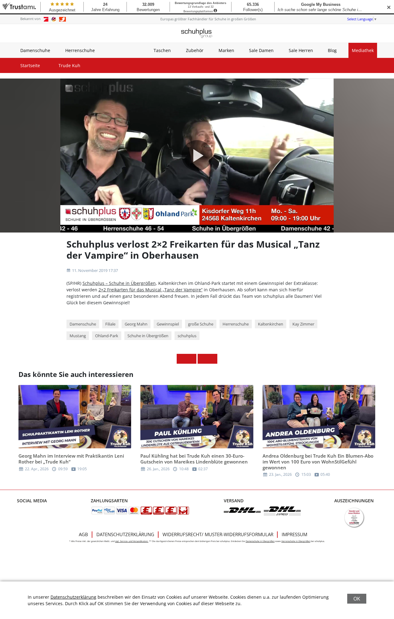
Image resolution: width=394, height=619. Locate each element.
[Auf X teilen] (191, 359)
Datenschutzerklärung (125, 534)
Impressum (294, 534)
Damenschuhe (35, 50)
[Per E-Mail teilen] (212, 359)
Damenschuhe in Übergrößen (260, 541)
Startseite (30, 65)
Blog (332, 50)
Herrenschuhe (80, 50)
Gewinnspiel (168, 324)
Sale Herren (301, 50)
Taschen (162, 50)
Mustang (78, 335)
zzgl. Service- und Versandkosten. (131, 541)
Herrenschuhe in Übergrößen (295, 541)
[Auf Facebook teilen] (182, 359)
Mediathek (363, 50)
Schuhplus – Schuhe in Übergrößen (119, 283)
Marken (226, 50)
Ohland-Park (106, 335)
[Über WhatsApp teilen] (202, 359)
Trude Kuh (69, 65)
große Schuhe (200, 324)
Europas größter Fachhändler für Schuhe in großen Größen (208, 19)
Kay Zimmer (303, 324)
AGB (83, 534)
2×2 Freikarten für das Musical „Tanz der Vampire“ (150, 290)
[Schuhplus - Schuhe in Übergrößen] (197, 33)
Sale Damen (261, 50)
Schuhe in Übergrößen (147, 335)
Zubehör (194, 50)
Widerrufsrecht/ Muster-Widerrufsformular (218, 534)
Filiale (110, 324)
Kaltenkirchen (270, 324)
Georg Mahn (136, 324)
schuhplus (187, 335)
